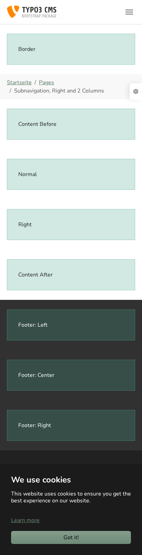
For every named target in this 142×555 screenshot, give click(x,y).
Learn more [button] (25, 520)
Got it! (71, 537)
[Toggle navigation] (129, 12)
